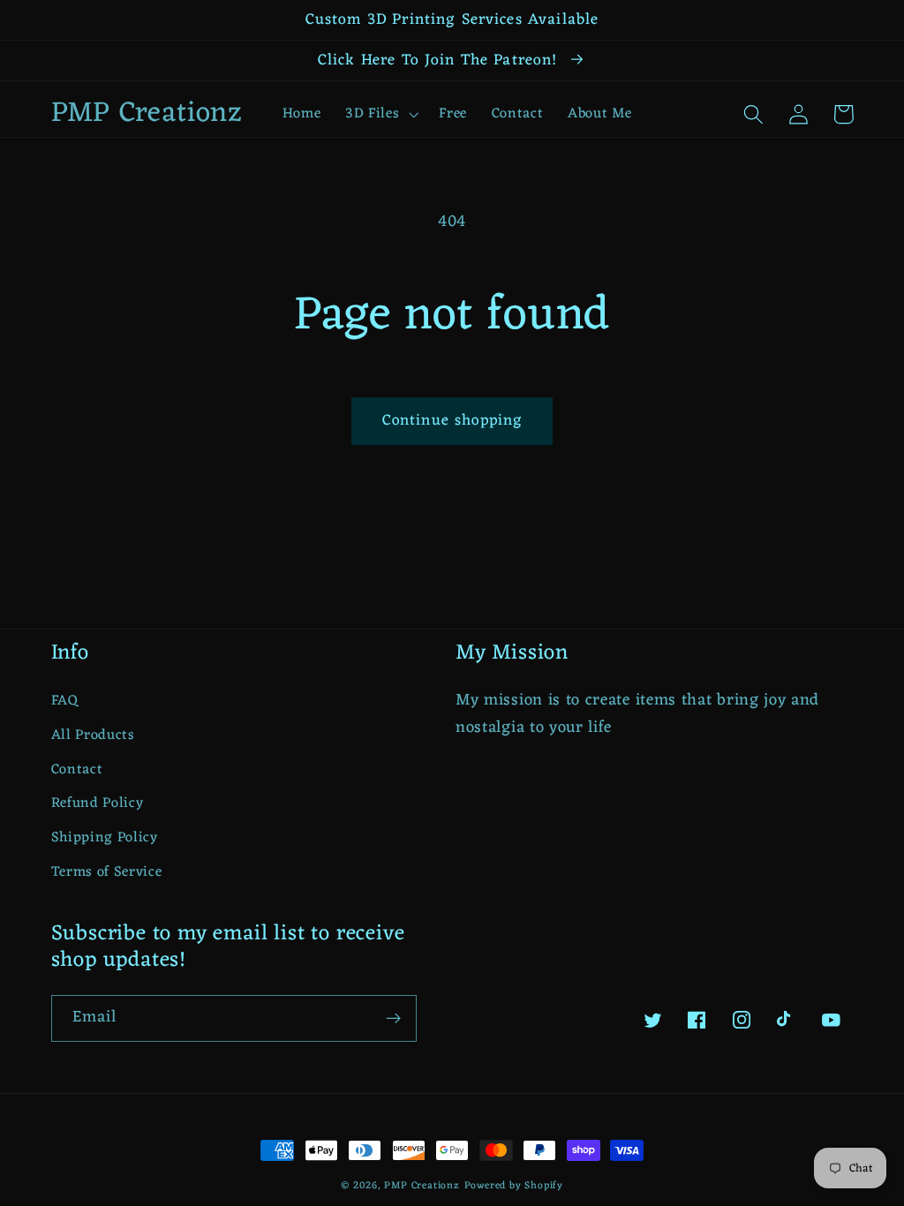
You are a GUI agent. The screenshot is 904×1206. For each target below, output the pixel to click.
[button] (379, 114)
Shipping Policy (104, 837)
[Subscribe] (393, 1019)
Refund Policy (97, 803)
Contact (77, 770)
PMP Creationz (421, 1186)
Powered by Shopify (514, 1186)
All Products (93, 735)
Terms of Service (106, 872)
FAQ (65, 701)
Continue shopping (452, 420)
